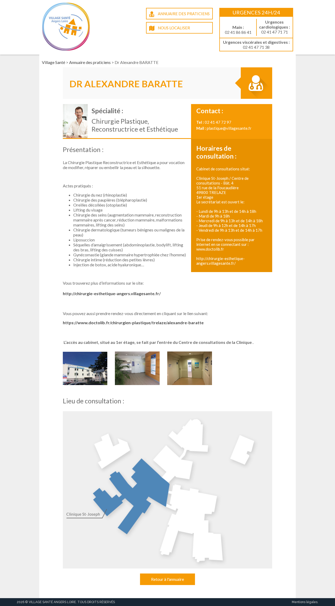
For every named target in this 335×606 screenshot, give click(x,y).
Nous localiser (173, 27)
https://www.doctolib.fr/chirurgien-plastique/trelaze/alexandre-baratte (133, 322)
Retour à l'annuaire (167, 579)
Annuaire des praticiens (183, 13)
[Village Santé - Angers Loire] (66, 45)
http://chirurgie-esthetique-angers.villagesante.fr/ (112, 293)
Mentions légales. (305, 602)
